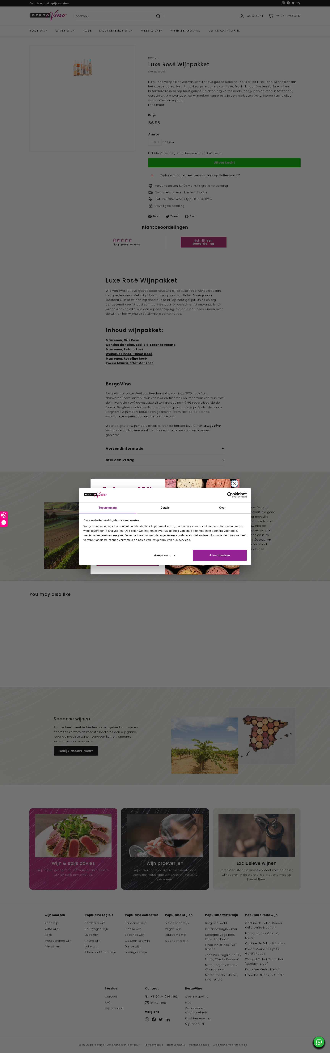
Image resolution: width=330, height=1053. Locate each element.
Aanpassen (162, 555)
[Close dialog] (234, 483)
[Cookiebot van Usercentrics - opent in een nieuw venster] (230, 495)
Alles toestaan (219, 555)
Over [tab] (222, 507)
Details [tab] (165, 507)
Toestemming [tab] (108, 507)
